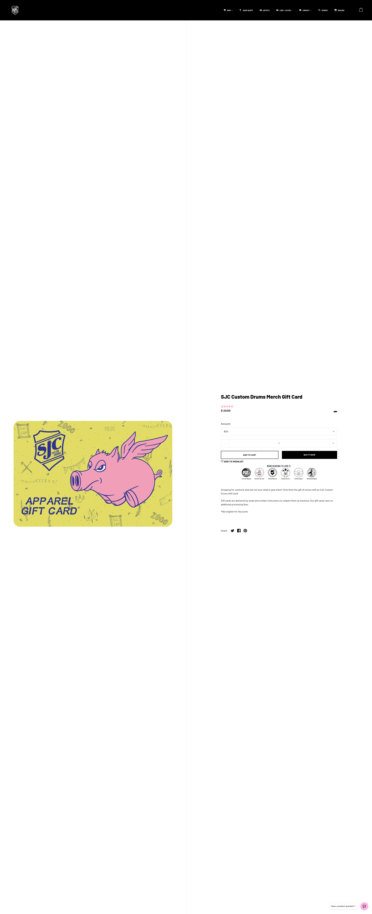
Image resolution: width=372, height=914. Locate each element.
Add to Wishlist (233, 461)
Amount (225, 423)
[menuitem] (228, 10)
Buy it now (309, 455)
